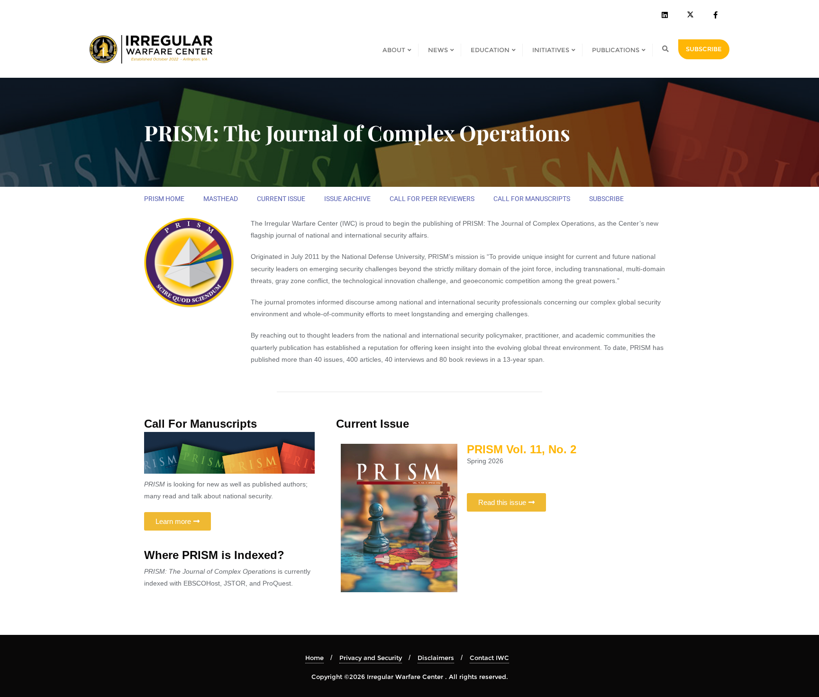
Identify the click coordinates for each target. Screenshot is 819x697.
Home (314, 657)
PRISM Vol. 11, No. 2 (521, 449)
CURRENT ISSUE (281, 198)
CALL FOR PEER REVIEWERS (432, 198)
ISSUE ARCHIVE (347, 198)
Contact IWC (489, 657)
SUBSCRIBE (704, 49)
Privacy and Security (370, 657)
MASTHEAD (220, 198)
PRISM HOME (164, 198)
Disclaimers (436, 657)
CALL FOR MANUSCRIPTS (531, 198)
